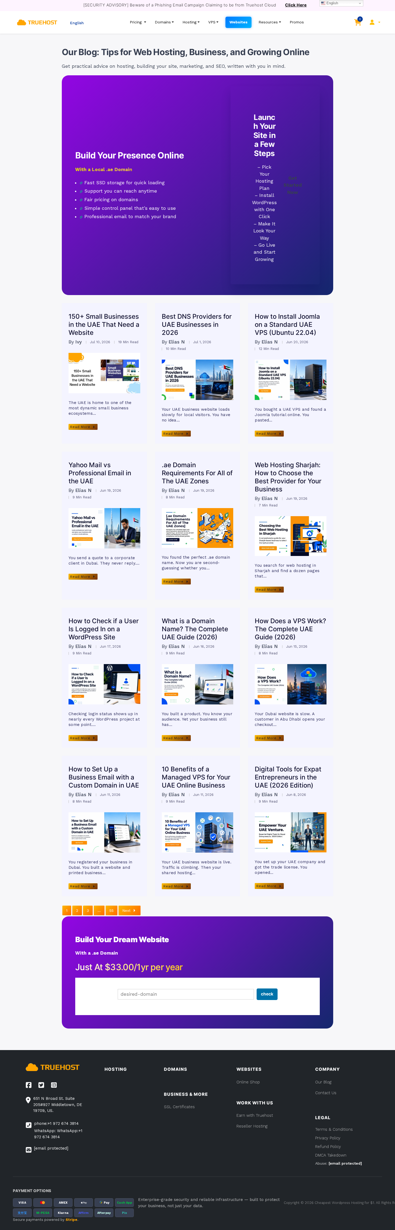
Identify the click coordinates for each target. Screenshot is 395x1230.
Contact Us (325, 1092)
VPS (212, 22)
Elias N (176, 342)
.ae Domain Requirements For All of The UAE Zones (197, 473)
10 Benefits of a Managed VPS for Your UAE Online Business (196, 777)
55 (111, 910)
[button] (76, 22)
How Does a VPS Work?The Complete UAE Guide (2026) (290, 629)
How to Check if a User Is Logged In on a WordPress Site (104, 629)
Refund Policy (328, 1146)
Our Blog (323, 1082)
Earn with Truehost (254, 1115)
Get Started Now (292, 185)
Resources (268, 22)
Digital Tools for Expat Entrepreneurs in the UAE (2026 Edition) (288, 777)
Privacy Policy (327, 1138)
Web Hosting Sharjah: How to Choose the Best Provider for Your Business (288, 477)
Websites (238, 22)
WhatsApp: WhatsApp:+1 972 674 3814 (58, 1133)
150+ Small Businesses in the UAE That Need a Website (104, 324)
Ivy (78, 342)
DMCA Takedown (330, 1155)
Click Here (296, 5)
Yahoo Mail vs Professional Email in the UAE (100, 473)
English (331, 3)
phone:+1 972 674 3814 (56, 1123)
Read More (80, 427)
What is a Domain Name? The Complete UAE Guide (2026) (195, 629)
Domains (163, 22)
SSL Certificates (179, 1106)
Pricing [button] (136, 22)
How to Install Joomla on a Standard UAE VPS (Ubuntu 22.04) (287, 324)
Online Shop (248, 1082)
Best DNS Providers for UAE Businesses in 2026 (197, 324)
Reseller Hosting (251, 1126)
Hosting (189, 22)
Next (126, 910)
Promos (297, 22)
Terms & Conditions (334, 1129)
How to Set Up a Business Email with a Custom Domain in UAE (104, 777)
